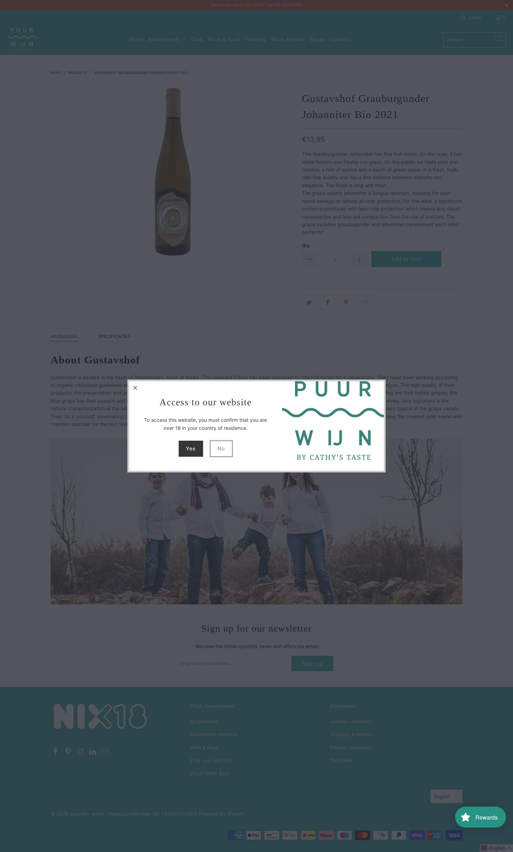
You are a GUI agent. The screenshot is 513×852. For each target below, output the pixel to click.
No (221, 449)
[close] (135, 387)
